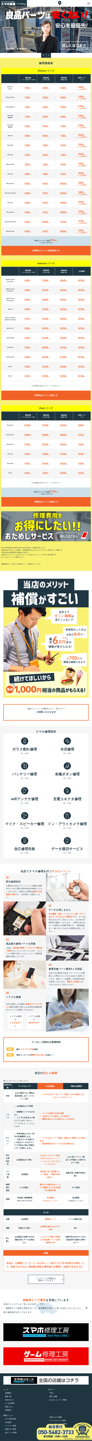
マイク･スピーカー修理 (57, 1420)
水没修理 (8, 1422)
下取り (51, 1393)
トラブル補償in (34, 1019)
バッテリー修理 (10, 1426)
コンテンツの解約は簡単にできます (46, 1279)
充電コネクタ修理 (55, 1417)
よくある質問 (9, 1403)
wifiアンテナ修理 (11, 1432)
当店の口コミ (9, 1400)
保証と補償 (53, 1396)
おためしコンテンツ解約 (58, 1400)
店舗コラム (9, 1407)
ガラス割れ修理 (10, 1419)
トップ (5, 1389)
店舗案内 (8, 1393)
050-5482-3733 (55, 385)
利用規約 (8, 1410)
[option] (46, 30)
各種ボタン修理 (10, 1429)
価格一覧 (8, 1396)
